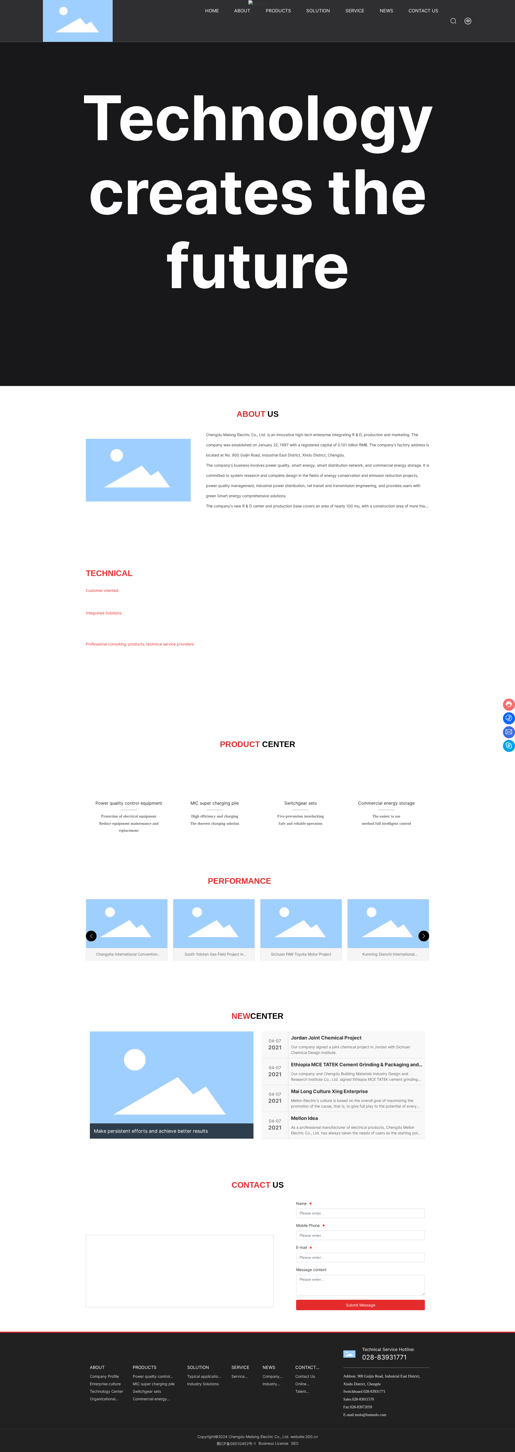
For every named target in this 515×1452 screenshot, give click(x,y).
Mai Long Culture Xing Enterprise (329, 1091)
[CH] (468, 20)
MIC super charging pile (214, 803)
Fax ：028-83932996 (199, 1210)
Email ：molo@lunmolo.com (203, 1223)
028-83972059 (361, 1407)
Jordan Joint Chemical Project (326, 1038)
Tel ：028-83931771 (104, 1210)
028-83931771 (384, 1357)
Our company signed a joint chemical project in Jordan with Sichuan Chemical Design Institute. (350, 1050)
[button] (91, 936)
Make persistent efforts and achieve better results (151, 1131)
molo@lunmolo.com (370, 1415)
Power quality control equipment (128, 803)
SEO (295, 1443)
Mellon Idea (304, 1118)
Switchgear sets (300, 803)
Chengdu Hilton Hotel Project (388, 954)
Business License (273, 1443)
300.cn (311, 1436)
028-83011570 (363, 1399)
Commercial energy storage (386, 803)
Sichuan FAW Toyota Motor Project (214, 954)
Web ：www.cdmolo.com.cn (110, 1223)
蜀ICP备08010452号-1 (236, 1443)
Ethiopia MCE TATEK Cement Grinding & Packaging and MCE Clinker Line (355, 1065)
